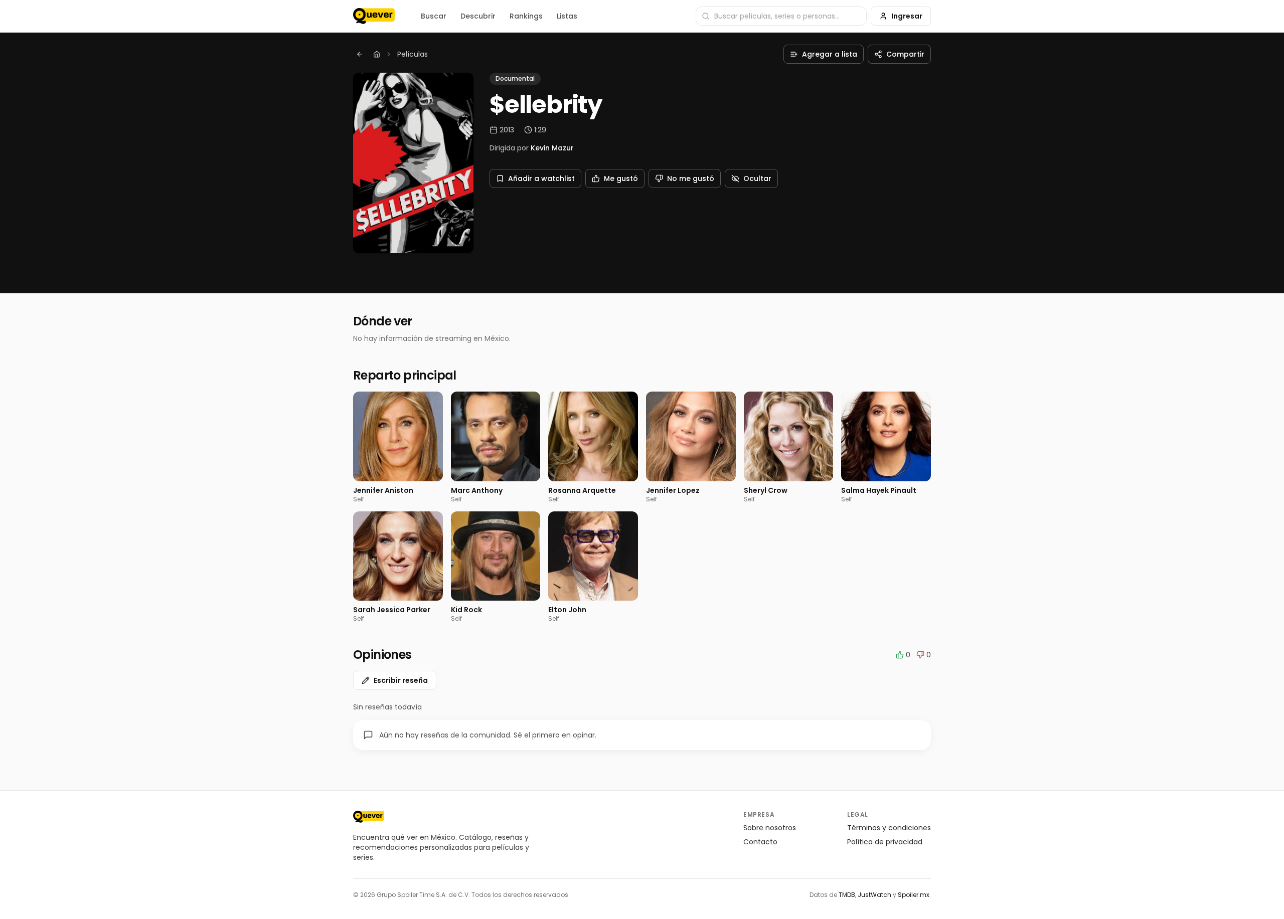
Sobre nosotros (769, 828)
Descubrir (478, 16)
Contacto (760, 842)
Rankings (526, 16)
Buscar (433, 16)
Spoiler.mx (913, 894)
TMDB (847, 894)
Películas (412, 54)
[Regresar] (359, 54)
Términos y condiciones (889, 828)
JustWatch (874, 894)
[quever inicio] (374, 16)
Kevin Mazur (552, 148)
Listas (567, 16)
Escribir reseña (401, 680)
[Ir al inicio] (368, 817)
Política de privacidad (884, 842)
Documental (515, 78)
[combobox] (781, 16)
